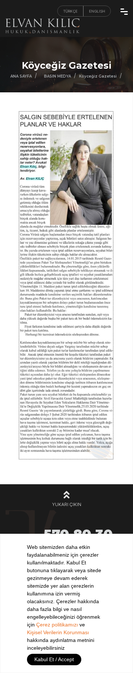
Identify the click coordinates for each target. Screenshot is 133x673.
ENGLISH (97, 11)
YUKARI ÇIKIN (66, 504)
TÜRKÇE (70, 11)
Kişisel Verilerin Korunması (58, 632)
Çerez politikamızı (57, 625)
